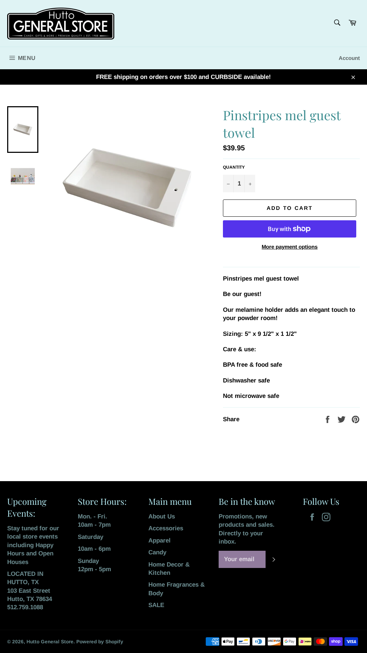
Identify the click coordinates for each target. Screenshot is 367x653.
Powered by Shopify (99, 641)
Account (349, 58)
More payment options (290, 247)
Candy (157, 552)
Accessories (165, 528)
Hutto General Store (50, 641)
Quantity (234, 167)
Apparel (159, 540)
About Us (161, 516)
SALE (156, 605)
